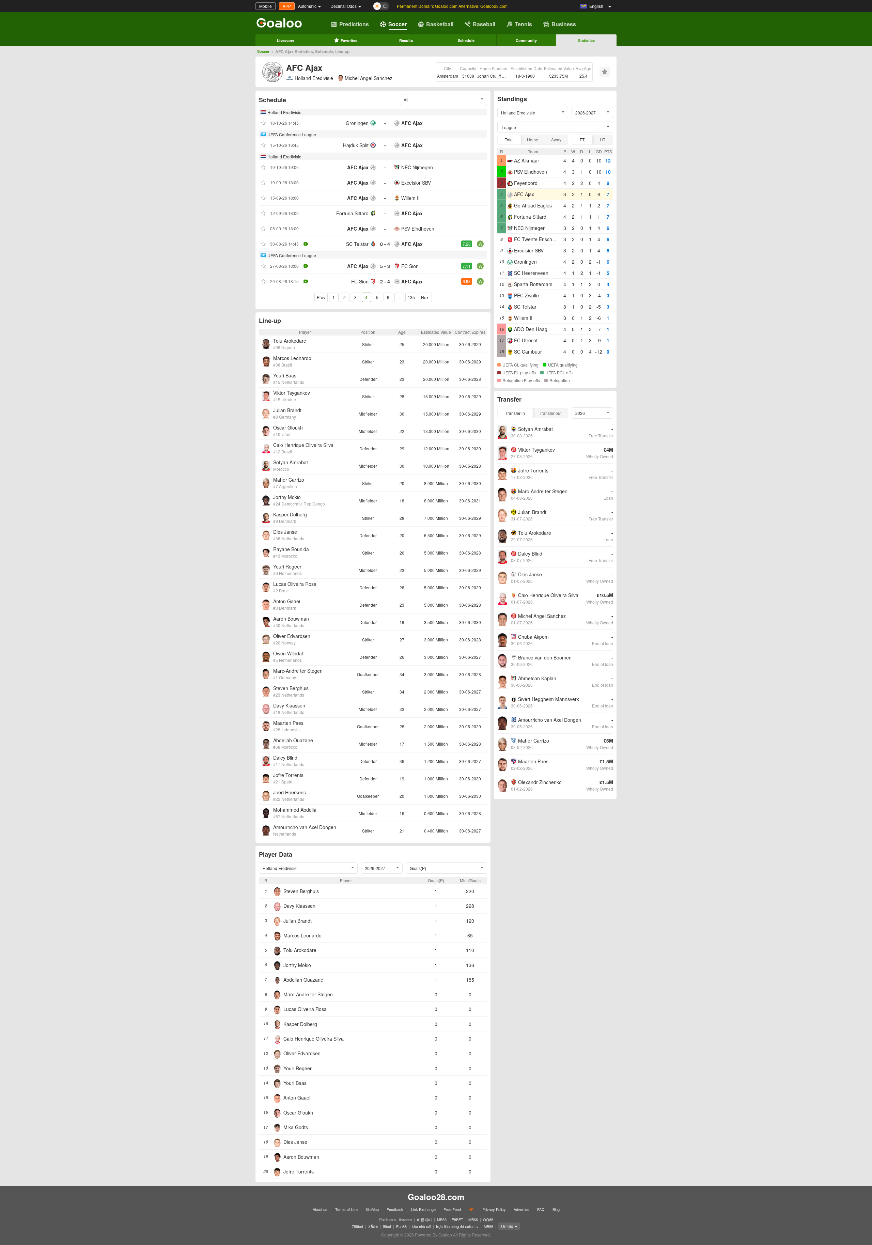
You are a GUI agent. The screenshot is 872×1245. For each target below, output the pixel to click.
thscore (405, 1219)
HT (602, 139)
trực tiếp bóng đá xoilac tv (457, 1226)
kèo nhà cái (421, 1226)
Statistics (586, 40)
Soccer (397, 24)
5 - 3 (385, 266)
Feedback (395, 1209)
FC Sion (410, 266)
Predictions (354, 24)
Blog (556, 1209)
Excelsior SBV (416, 182)
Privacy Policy (494, 1209)
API (471, 1209)
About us (320, 1209)
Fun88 (401, 1226)
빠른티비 (424, 1219)
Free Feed (452, 1209)
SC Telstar (357, 243)
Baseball (484, 24)
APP (287, 6)
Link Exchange (423, 1209)
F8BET (457, 1219)
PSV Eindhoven (417, 228)
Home (532, 139)
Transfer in (515, 413)
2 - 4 (385, 281)
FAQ (541, 1209)
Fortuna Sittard (352, 213)
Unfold (507, 1226)
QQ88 (488, 1219)
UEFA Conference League (291, 134)
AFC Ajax (412, 123)
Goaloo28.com (436, 1196)
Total (509, 139)
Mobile (265, 6)
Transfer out (550, 413)
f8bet (387, 1226)
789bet (357, 1226)
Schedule (466, 40)
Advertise (521, 1209)
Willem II (410, 197)
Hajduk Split (356, 145)
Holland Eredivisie (314, 78)
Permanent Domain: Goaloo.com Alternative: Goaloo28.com (452, 6)
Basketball (439, 24)
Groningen (357, 123)
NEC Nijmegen (417, 167)
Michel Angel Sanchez (368, 78)
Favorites (349, 40)
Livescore (285, 40)
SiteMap (372, 1209)
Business (563, 24)
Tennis (523, 24)
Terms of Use (346, 1209)
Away (556, 139)
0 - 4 (385, 243)
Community (526, 40)
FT (582, 139)
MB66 (442, 1219)
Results (406, 40)
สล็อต (373, 1226)
